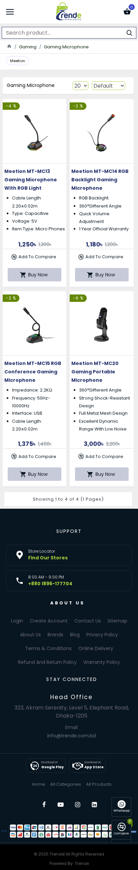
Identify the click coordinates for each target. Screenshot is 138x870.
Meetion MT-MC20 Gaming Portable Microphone (95, 371)
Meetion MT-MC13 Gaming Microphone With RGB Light (30, 179)
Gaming (28, 47)
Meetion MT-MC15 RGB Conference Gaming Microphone (32, 371)
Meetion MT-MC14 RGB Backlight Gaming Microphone (100, 179)
